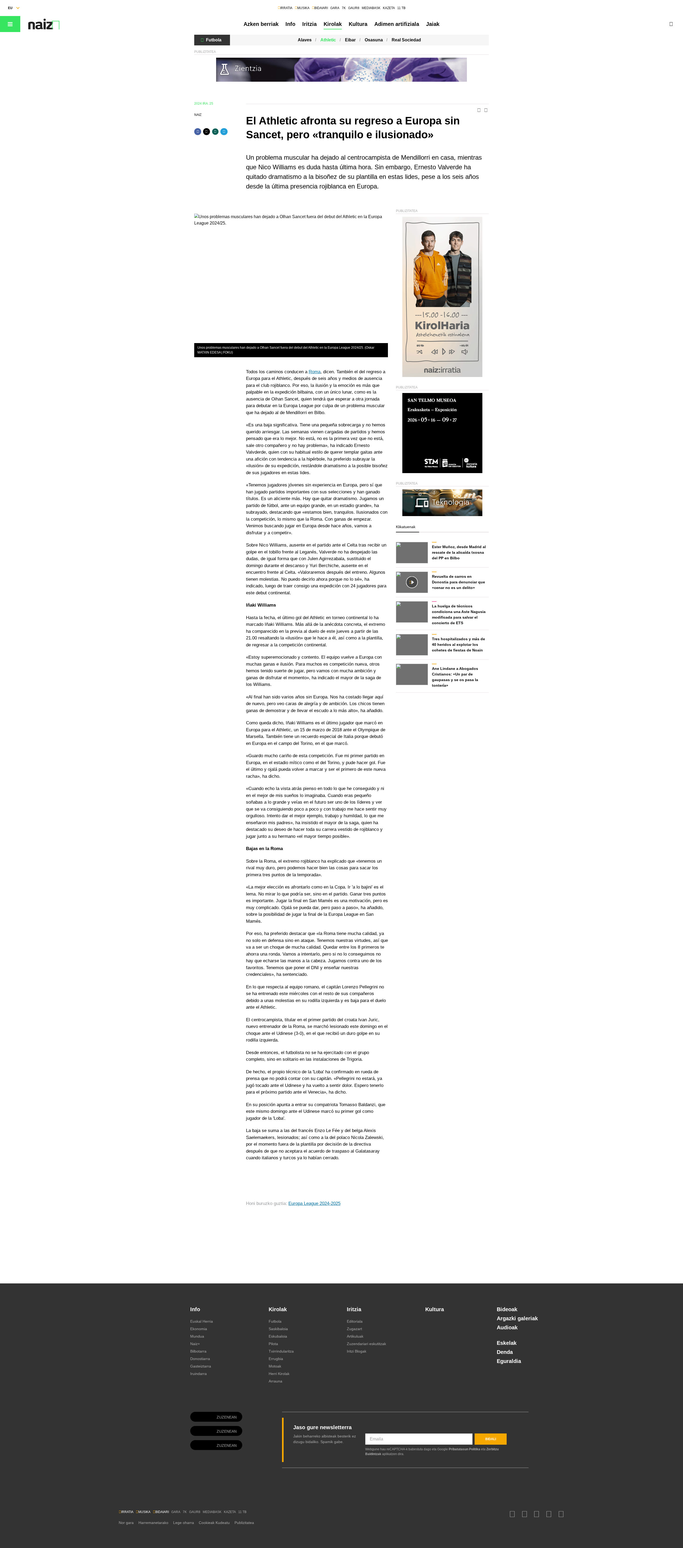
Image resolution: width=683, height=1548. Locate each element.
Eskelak (507, 1343)
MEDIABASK (371, 8)
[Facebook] (197, 131)
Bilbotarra (198, 1351)
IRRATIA (286, 8)
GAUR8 (353, 8)
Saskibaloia (278, 1329)
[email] (486, 110)
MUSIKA (303, 8)
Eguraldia (509, 1361)
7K (344, 8)
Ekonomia (198, 1329)
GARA (334, 8)
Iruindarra (198, 1374)
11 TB (401, 8)
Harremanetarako (153, 1523)
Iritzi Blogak (356, 1351)
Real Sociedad (406, 40)
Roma (314, 371)
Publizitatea (244, 1523)
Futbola (213, 40)
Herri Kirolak (279, 1374)
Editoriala (355, 1321)
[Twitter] (206, 131)
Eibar (350, 40)
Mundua (197, 1336)
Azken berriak (261, 24)
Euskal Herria (201, 1321)
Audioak (507, 1327)
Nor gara (126, 1523)
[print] (479, 110)
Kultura (358, 24)
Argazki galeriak (517, 1318)
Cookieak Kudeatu (214, 1523)
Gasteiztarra (200, 1366)
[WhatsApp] (215, 131)
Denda (505, 1352)
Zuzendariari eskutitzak (366, 1344)
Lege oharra (183, 1523)
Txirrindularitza (281, 1351)
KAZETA (389, 8)
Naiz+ (195, 1344)
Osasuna (374, 40)
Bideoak (507, 1309)
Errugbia (276, 1359)
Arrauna (275, 1381)
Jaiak (432, 24)
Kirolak (333, 24)
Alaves (305, 40)
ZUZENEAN (227, 1417)
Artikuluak (355, 1336)
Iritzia (309, 24)
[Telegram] (223, 131)
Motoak (275, 1366)
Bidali (490, 1439)
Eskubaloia (278, 1336)
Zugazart (354, 1329)
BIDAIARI (321, 8)
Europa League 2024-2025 (314, 1203)
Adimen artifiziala (396, 24)
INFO (54, 24)
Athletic (328, 40)
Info (290, 24)
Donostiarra (200, 1359)
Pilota (273, 1344)
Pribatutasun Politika (464, 1449)
